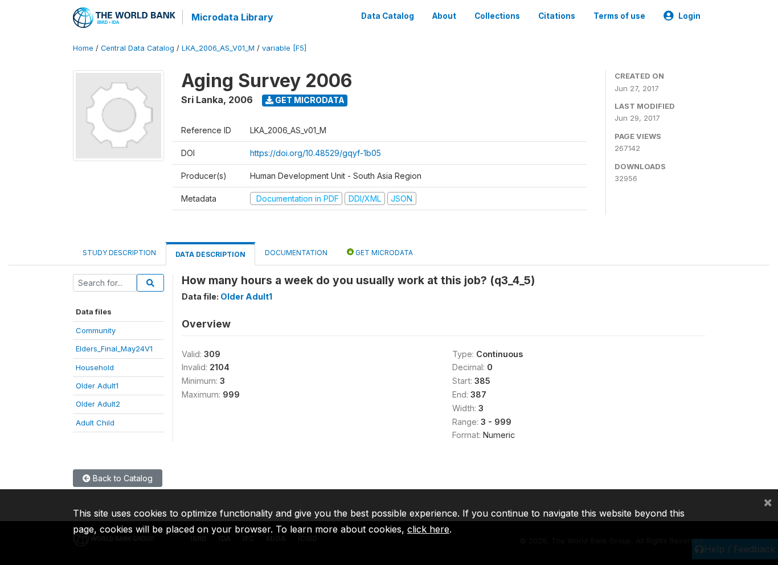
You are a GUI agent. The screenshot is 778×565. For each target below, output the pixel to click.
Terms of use (619, 16)
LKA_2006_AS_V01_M (218, 48)
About (444, 16)
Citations (556, 16)
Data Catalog (387, 16)
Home (83, 48)
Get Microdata (309, 100)
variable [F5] (284, 48)
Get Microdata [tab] (383, 252)
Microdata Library (232, 17)
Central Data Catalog (137, 48)
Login (689, 16)
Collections (497, 16)
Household (95, 367)
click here (428, 529)
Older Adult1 (97, 385)
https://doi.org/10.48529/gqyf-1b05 (315, 153)
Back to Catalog (122, 478)
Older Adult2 (98, 403)
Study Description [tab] (119, 252)
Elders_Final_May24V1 (114, 348)
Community (96, 330)
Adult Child (95, 422)
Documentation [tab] (296, 252)
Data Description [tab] (210, 254)
